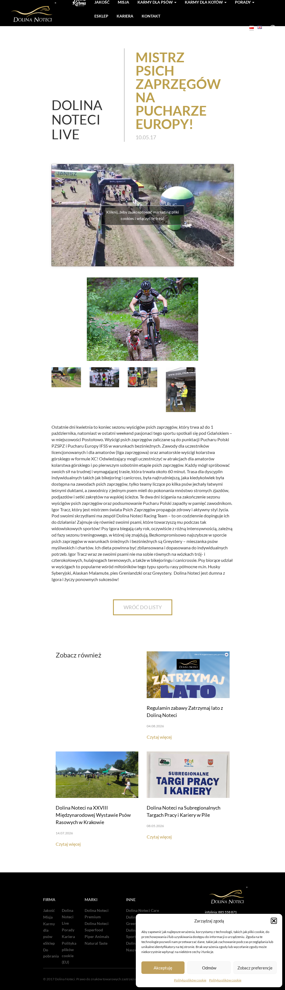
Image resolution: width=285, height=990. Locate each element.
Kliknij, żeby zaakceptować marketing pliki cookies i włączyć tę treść (142, 215)
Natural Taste (96, 943)
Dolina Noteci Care (142, 910)
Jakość (49, 910)
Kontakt (151, 16)
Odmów (209, 967)
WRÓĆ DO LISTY (143, 607)
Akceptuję (163, 967)
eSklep (49, 943)
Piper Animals (97, 936)
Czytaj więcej (159, 737)
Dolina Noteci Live (67, 917)
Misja (48, 917)
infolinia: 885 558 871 (221, 912)
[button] (274, 921)
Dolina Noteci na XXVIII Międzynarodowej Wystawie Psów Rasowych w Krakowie (93, 815)
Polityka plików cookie (190, 980)
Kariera (125, 16)
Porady (68, 930)
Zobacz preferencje (254, 967)
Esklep (101, 16)
